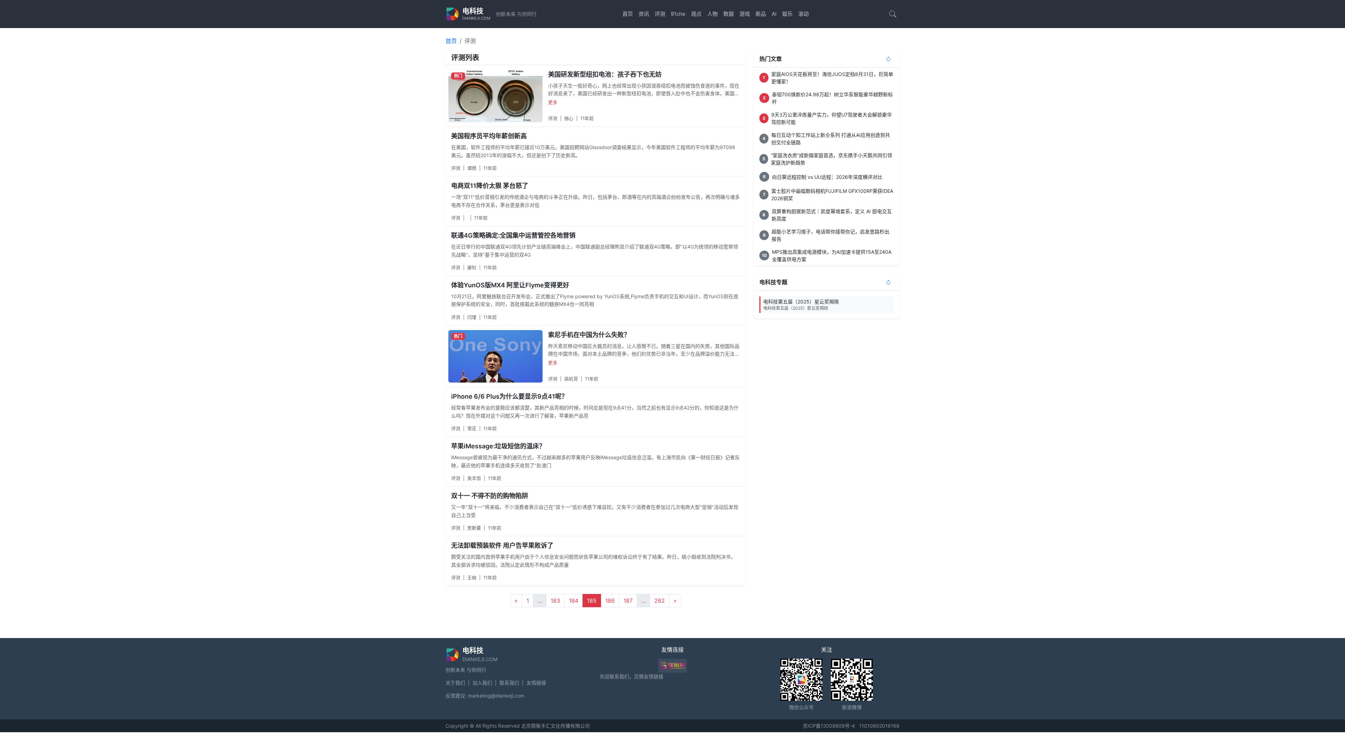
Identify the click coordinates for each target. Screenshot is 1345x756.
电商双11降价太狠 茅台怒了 (489, 185)
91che (678, 13)
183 (555, 600)
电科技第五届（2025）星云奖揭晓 (801, 305)
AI (774, 13)
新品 (761, 13)
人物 (712, 13)
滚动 (803, 13)
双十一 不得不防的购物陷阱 (489, 495)
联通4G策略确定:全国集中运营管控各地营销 (513, 235)
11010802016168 (879, 726)
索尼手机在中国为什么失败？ (589, 334)
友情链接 (536, 683)
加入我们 (482, 683)
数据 (728, 13)
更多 (552, 102)
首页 (627, 13)
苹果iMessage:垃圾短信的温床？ (498, 446)
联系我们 (509, 683)
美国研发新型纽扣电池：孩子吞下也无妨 (605, 74)
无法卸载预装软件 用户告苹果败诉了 (502, 545)
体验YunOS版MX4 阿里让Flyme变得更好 (510, 285)
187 (628, 600)
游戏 (744, 13)
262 (659, 600)
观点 (696, 13)
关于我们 (455, 683)
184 (573, 600)
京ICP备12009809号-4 (829, 726)
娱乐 (787, 13)
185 (591, 600)
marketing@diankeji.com (496, 696)
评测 (660, 13)
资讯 (644, 13)
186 (610, 600)
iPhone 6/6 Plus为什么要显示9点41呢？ (509, 396)
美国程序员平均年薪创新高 (489, 136)
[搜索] (892, 14)
